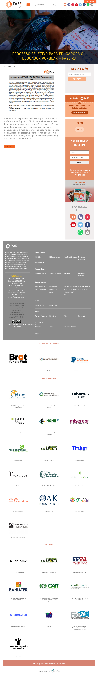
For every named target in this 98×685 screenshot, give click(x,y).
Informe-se (39, 322)
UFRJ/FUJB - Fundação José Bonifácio (18, 655)
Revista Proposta (41, 316)
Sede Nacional (82, 290)
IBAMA (49, 626)
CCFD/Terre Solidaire (79, 371)
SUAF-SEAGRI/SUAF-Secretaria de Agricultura (80, 599)
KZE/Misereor (79, 433)
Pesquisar (77, 79)
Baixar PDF (9, 147)
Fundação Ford (49, 371)
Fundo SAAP (53, 305)
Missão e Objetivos (70, 257)
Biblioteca (52, 316)
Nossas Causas (40, 269)
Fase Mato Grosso (84, 286)
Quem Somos (40, 253)
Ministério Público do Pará (79, 572)
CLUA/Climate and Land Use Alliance (48, 406)
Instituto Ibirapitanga (18, 572)
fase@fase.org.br (19, 297)
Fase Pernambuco (41, 290)
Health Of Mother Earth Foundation (49, 433)
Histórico (38, 257)
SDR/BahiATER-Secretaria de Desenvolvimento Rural (18, 599)
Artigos (51, 327)
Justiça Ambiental (55, 273)
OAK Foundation (49, 511)
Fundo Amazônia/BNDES (49, 572)
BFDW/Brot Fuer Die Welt (18, 371)
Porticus (18, 486)
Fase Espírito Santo (70, 286)
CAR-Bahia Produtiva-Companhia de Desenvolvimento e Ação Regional (49, 600)
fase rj (79, 129)
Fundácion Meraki (79, 511)
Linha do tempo (54, 257)
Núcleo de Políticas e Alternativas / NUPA (70, 292)
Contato (38, 333)
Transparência (39, 263)
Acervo (37, 312)
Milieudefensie (18, 460)
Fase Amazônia (40, 286)
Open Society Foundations (18, 537)
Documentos (82, 316)
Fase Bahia (53, 286)
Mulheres (67, 273)
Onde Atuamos (40, 282)
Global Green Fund (79, 486)
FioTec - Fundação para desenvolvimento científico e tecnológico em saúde (79, 628)
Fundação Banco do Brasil (18, 626)
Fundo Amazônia (49, 460)
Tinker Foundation (79, 460)
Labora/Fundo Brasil (79, 406)
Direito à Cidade (40, 273)
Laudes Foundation (18, 511)
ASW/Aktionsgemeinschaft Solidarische (18, 406)
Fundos (37, 301)
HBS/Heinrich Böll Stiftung (18, 433)
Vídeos (66, 316)
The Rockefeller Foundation (49, 486)
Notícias (38, 327)
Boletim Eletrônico (70, 327)
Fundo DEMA (39, 305)
